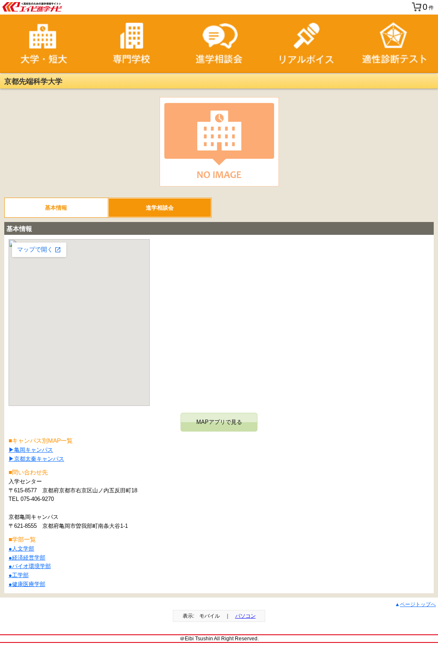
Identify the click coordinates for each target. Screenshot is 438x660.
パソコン (245, 616)
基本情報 (56, 207)
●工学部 (19, 575)
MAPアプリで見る (219, 422)
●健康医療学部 (27, 584)
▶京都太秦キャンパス (36, 459)
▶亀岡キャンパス (31, 450)
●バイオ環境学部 (30, 566)
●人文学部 (21, 548)
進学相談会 (160, 207)
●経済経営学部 (27, 557)
